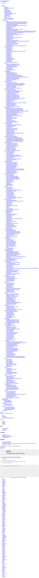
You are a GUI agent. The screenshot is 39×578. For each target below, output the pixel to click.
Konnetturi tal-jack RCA (10, 99)
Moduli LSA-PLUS (9, 134)
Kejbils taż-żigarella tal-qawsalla (11, 213)
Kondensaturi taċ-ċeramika (10, 308)
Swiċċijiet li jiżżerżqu (9, 195)
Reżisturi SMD (8, 286)
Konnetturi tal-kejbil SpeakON (11, 104)
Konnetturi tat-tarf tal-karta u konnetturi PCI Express (14, 32)
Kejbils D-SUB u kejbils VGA (11, 221)
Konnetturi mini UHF (9, 59)
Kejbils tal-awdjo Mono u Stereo (11, 225)
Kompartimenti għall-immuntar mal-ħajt (12, 343)
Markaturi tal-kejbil (9, 210)
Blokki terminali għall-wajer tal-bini (12, 73)
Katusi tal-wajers (9, 204)
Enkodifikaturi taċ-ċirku (10, 323)
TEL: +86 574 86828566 (6, 441)
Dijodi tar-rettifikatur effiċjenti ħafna (12, 252)
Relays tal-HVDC (9, 160)
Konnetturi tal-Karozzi (8, 142)
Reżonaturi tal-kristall (9, 312)
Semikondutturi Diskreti (8, 249)
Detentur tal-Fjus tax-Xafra (10, 274)
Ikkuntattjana (4, 410)
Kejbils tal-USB (9, 215)
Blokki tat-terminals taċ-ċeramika (11, 117)
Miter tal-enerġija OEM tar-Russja (11, 236)
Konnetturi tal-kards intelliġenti (11, 33)
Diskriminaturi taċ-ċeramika (10, 316)
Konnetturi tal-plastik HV (10, 151)
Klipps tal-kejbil (9, 203)
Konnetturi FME (9, 61)
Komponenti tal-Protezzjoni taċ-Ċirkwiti (10, 260)
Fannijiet (5, 367)
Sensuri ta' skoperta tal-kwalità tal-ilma (12, 332)
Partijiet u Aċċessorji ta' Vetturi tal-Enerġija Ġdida (12, 150)
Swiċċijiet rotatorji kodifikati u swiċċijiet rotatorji (14, 197)
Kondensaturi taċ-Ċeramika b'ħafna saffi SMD (13, 309)
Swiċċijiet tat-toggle (9, 191)
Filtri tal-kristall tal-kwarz (10, 314)
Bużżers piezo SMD (9, 174)
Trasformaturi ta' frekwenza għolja (11, 303)
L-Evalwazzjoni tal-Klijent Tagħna (10, 13)
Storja (5, 17)
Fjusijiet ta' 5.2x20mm (10, 267)
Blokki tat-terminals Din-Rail (11, 118)
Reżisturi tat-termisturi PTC (10, 283)
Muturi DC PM (8, 379)
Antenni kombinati (9, 67)
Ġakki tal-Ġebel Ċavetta (10, 130)
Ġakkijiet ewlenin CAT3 (10, 132)
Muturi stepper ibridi (9, 381)
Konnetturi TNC (9, 54)
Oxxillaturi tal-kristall (9, 313)
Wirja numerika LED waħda (11, 242)
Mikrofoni (8, 182)
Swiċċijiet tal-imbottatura (10, 192)
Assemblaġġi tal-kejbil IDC (10, 214)
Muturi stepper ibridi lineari (10, 382)
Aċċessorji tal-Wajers (7, 199)
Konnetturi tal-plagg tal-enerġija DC (12, 94)
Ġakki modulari (9, 123)
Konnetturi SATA (9, 39)
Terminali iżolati (9, 119)
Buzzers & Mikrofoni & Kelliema (9, 173)
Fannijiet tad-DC (9, 368)
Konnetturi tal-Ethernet (8, 122)
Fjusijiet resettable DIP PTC (10, 263)
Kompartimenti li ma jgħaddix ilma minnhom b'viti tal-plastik (16, 342)
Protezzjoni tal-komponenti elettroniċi (12, 209)
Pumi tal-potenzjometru (10, 279)
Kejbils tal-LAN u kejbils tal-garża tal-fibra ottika (14, 218)
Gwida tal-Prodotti (5, 428)
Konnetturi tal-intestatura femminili (12, 24)
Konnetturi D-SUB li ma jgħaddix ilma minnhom (14, 140)
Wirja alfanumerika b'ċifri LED (11, 246)
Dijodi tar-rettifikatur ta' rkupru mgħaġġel (13, 253)
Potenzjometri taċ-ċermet (10, 276)
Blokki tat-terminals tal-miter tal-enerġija (12, 233)
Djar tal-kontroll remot (10, 355)
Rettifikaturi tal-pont (9, 250)
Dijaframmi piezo (9, 183)
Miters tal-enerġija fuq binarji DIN (11, 235)
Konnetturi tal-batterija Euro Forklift (12, 164)
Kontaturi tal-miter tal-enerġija (11, 230)
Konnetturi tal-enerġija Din (10, 93)
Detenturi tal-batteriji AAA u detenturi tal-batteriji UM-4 (15, 169)
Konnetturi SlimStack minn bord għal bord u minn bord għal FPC (17, 22)
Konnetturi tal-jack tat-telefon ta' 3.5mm (12, 96)
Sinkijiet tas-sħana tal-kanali (10, 384)
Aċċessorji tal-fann (9, 373)
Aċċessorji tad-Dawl (7, 71)
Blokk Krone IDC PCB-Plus (11, 135)
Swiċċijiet (6, 186)
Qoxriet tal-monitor (9, 352)
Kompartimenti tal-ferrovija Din (11, 344)
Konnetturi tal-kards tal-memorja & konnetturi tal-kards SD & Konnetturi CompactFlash (20, 31)
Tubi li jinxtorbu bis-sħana (10, 392)
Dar (3, 5)
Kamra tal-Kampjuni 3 (8, 402)
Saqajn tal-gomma (9, 208)
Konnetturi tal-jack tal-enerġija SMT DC (13, 91)
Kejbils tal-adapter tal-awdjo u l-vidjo (12, 223)
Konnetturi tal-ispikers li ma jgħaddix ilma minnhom (14, 141)
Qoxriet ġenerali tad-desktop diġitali (12, 348)
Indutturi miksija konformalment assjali (12, 293)
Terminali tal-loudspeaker (10, 105)
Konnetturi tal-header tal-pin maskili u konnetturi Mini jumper (16, 23)
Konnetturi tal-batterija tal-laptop (11, 171)
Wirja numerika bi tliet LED (10, 244)
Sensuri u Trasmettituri (8, 324)
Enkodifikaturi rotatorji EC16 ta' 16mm (12, 322)
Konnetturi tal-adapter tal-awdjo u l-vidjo (13, 106)
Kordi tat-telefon (9, 219)
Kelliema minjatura (9, 180)
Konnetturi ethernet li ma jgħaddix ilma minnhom (14, 138)
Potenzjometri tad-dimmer (10, 280)
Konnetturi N (8, 55)
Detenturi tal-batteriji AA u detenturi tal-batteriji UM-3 (15, 168)
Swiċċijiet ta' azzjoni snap (10, 188)
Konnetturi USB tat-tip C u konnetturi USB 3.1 (14, 34)
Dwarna (3, 6)
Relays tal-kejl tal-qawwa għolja (11, 363)
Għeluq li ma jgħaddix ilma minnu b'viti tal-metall (14, 341)
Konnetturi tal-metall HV (10, 152)
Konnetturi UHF (9, 60)
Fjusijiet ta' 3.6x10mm (10, 265)
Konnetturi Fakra (9, 52)
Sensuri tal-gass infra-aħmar (10, 327)
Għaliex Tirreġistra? (7, 16)
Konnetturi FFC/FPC (9, 28)
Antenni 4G (8, 70)
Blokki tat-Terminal (7, 107)
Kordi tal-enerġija (9, 216)
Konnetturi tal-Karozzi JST (10, 147)
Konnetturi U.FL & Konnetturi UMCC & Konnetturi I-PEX (16, 51)
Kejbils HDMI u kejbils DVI (11, 226)
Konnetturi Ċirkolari (7, 81)
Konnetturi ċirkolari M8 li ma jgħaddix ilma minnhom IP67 (15, 84)
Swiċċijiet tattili (8, 189)
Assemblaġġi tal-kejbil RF (10, 69)
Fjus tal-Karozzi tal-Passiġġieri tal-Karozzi (13, 273)
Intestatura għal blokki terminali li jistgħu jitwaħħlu (14, 112)
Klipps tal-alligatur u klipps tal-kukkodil (12, 397)
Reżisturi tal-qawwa (9, 282)
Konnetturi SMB (9, 48)
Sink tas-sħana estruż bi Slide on (11, 387)
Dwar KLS (6, 7)
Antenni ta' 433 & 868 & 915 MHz (12, 66)
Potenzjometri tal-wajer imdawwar (12, 278)
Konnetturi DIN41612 (10, 44)
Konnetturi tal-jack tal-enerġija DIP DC (12, 92)
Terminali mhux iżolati (10, 120)
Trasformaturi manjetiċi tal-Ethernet (12, 129)
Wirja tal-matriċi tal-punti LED (11, 241)
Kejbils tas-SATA (9, 220)
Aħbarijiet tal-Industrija (8, 405)
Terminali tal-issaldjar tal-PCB (11, 121)
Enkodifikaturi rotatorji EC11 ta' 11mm (12, 320)
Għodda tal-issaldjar (9, 396)
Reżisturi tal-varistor (9, 284)
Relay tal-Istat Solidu (9, 361)
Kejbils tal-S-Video (9, 228)
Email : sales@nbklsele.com (4, 0)
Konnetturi (6, 20)
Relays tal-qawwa (9, 360)
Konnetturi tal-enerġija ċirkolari (11, 82)
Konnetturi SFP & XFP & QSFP (11, 128)
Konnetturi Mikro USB (10, 38)
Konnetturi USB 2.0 (9, 36)
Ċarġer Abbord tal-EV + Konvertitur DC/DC (13, 158)
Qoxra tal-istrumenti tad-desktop (11, 350)
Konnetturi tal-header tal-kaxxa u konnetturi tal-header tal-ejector (16, 25)
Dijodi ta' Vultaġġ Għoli (10, 259)
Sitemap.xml (4, 430)
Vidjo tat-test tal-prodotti (8, 409)
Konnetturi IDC (9, 27)
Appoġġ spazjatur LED (10, 248)
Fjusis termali (8, 272)
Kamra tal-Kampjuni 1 (8, 400)
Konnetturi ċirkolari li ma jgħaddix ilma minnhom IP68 (15, 83)
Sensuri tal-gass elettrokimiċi (11, 325)
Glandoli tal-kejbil (9, 202)
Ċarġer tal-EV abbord (9, 157)
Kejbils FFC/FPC (9, 212)
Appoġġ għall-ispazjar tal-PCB (11, 200)
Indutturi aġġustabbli (9, 298)
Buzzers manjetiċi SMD (10, 175)
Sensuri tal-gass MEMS (10, 329)
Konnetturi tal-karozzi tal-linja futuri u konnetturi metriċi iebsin (16, 45)
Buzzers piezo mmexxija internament (12, 176)
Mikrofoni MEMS (9, 184)
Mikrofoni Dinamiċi (9, 185)
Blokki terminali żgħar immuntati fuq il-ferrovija (14, 115)
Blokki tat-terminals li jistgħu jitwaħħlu (12, 111)
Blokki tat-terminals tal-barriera (11, 113)
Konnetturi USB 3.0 (9, 35)
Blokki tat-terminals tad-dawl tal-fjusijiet (12, 78)
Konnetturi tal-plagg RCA (10, 100)
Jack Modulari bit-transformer (11, 125)
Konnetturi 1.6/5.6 (9, 57)
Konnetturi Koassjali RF (8, 46)
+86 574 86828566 (3, 1)
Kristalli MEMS (9, 317)
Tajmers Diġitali (9, 366)
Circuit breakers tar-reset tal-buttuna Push (13, 264)
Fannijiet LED (8, 371)
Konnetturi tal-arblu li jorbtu (10, 103)
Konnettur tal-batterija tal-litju (11, 165)
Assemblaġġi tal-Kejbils (8, 211)
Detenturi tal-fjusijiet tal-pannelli (11, 270)
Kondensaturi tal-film (9, 307)
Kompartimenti (6, 340)
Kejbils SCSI (8, 222)
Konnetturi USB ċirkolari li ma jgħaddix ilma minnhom (15, 139)
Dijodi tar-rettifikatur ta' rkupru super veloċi (13, 254)
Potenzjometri (6, 275)
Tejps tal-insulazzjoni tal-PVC (11, 393)
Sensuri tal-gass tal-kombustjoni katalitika (13, 328)
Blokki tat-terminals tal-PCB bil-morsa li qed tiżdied (14, 109)
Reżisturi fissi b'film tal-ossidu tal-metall (12, 289)
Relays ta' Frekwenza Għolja (11, 364)
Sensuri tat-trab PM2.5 (10, 330)
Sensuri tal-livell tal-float (10, 334)
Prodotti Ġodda (4, 398)
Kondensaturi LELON (10, 305)
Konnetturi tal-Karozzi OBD (11, 148)
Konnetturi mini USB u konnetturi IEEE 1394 (13, 37)
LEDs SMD (8, 238)
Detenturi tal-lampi (9, 80)
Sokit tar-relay (8, 365)
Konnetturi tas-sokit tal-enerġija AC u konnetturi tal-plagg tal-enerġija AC (18, 41)
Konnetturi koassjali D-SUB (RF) (11, 62)
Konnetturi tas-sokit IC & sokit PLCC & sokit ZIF (14, 29)
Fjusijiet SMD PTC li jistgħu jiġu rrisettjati (13, 262)
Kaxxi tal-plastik (9, 347)
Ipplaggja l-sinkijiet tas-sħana (11, 385)
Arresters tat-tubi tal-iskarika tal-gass (12, 271)
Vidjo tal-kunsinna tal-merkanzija (9, 408)
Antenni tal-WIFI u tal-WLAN (11, 65)
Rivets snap (8, 206)
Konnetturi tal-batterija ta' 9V (11, 170)
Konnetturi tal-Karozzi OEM (11, 149)
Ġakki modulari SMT (9, 126)
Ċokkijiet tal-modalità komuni (11, 299)
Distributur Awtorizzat (8, 11)
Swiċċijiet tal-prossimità (10, 336)
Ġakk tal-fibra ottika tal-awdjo (11, 89)
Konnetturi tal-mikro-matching (11, 26)
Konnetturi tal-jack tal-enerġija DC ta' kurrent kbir (14, 90)
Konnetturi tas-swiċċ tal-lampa (11, 79)
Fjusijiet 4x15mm (9, 266)
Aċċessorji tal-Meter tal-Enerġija (9, 229)
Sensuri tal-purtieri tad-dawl (10, 339)
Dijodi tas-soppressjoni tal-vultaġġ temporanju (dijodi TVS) (16, 256)
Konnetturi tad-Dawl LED (10, 72)
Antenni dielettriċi (9, 68)
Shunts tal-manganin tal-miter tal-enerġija (13, 231)
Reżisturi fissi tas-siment (10, 290)
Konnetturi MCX (9, 49)
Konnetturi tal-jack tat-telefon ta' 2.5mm (12, 95)
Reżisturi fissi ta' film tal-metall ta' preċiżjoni (13, 288)
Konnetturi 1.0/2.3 (9, 56)
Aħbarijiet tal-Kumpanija (8, 404)
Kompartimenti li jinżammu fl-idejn (12, 345)
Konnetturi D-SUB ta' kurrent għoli (12, 43)
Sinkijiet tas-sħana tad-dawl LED (11, 389)
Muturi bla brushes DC (10, 377)
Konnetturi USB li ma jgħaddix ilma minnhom (13, 137)
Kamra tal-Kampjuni (5, 399)
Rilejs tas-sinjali (9, 359)
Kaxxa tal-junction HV (10, 154)
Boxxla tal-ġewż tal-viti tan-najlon (11, 205)
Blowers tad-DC (9, 370)
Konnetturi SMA (9, 47)
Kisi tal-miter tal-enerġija (10, 234)
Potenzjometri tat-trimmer (10, 277)
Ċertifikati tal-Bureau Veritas (9, 18)
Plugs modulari (8, 127)
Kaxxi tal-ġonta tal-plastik (10, 346)
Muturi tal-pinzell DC (9, 376)
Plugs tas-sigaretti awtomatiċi (11, 391)
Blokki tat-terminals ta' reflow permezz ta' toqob (14, 108)
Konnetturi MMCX (9, 50)
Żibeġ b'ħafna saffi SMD (10, 300)
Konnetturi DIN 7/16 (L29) (10, 58)
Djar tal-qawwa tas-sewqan (10, 353)
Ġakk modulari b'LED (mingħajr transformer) (13, 124)
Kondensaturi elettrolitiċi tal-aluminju (12, 306)
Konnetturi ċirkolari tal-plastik (11, 86)
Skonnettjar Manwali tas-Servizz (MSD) (12, 155)
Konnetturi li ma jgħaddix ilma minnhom (11, 136)
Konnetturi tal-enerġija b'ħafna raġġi (12, 172)
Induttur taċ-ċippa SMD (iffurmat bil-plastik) (13, 302)
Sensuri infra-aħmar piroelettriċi (11, 333)
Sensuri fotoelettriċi (9, 337)
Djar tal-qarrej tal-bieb (10, 351)
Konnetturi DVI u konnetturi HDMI (12, 40)
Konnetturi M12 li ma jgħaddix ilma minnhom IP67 (14, 85)
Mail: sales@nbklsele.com (6, 442)
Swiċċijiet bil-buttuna (9, 193)
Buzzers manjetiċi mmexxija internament (13, 178)
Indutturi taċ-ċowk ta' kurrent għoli (12, 296)
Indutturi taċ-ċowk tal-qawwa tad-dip (12, 294)
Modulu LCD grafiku (9, 240)
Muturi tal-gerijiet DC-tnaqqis (11, 375)
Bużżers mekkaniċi (9, 179)
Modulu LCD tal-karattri (10, 239)
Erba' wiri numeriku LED (10, 245)
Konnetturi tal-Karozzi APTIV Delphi (12, 145)
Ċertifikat (5, 8)
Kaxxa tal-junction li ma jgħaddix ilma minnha (13, 75)
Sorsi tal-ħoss (4, 416)
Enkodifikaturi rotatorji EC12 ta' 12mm (12, 321)
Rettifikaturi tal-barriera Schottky (11, 255)
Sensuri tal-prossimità (9, 335)
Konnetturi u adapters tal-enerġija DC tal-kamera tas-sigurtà (16, 394)
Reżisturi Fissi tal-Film (10, 287)
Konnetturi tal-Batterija (8, 161)
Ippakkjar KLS (6, 15)
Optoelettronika (6, 237)
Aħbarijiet (4, 403)
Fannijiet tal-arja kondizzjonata (11, 369)
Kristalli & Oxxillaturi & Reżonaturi (10, 310)
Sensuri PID (8, 326)
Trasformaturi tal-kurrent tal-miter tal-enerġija (13, 232)
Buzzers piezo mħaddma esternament (12, 177)
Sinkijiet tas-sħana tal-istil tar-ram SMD (12, 388)
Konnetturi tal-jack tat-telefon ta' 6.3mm (12, 97)
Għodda (5, 390)
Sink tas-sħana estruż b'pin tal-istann (12, 386)
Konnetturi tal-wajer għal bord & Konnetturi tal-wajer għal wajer (16, 21)
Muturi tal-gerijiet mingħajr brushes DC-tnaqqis (14, 378)
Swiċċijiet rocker (9, 187)
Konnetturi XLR (9, 101)
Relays (5, 358)
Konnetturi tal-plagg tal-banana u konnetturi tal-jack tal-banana (16, 102)
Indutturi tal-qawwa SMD (10, 295)
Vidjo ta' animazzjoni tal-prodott (9, 407)
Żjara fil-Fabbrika (7, 9)
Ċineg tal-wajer (8, 217)
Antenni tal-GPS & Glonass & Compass (12, 64)
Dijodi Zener (8, 257)
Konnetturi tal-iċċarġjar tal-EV (11, 159)
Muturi (5, 374)
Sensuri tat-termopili (9, 331)
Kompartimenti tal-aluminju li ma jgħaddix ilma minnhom (15, 356)
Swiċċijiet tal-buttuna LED (10, 194)
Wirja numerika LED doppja (11, 243)
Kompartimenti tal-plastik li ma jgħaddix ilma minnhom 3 (15, 357)
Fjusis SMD (8, 261)
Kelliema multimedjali (10, 181)
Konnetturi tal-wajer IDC (10, 131)
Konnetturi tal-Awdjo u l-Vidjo (9, 88)
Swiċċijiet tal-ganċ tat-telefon (11, 196)
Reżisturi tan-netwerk (9, 285)
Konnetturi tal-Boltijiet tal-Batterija (12, 166)
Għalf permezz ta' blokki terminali (11, 114)
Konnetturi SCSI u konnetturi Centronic (12, 42)
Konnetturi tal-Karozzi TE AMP (11, 143)
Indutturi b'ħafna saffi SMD (10, 301)
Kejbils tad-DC (8, 227)
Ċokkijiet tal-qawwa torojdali (11, 297)
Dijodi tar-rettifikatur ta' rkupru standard (12, 251)
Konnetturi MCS (9, 116)
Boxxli (7, 207)
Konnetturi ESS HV (9, 153)
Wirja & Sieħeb (6, 10)
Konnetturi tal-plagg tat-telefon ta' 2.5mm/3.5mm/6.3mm (15, 98)
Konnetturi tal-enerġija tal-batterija (11, 162)
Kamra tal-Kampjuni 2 (8, 401)
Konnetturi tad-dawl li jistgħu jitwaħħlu (12, 77)
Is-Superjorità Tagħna (7, 12)
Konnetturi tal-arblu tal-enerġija (11, 163)
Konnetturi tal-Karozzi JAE (10, 146)
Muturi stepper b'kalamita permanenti (12, 383)
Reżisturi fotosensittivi (10, 291)
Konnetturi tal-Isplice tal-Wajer (11, 74)
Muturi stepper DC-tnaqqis (10, 380)
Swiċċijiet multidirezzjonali (10, 198)
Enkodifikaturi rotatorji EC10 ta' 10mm (12, 319)
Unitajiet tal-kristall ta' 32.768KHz (12, 311)
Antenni (5, 63)
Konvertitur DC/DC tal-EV (10, 156)
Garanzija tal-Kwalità (7, 14)
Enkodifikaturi (6, 318)
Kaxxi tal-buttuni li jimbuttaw (11, 354)
